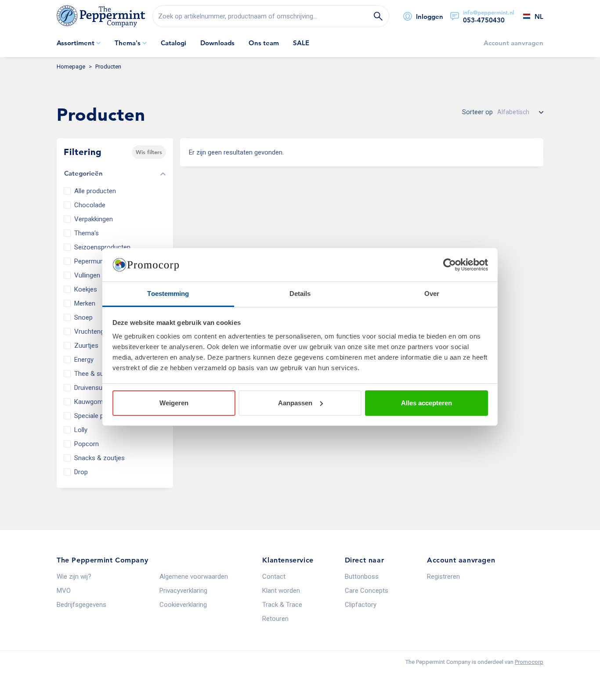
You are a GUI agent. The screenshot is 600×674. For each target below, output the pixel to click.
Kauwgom (88, 402)
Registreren (443, 576)
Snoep (83, 317)
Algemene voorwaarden (193, 576)
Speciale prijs (93, 416)
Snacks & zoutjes (99, 458)
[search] (270, 16)
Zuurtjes (86, 346)
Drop (81, 472)
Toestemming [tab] (168, 293)
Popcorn (86, 444)
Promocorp (529, 662)
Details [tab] (300, 293)
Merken (84, 303)
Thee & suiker (94, 374)
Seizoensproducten (102, 247)
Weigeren (173, 403)
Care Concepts (366, 591)
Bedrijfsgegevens (81, 605)
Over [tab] (431, 293)
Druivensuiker (93, 388)
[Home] (101, 16)
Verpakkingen (93, 219)
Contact (274, 576)
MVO (64, 591)
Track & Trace (282, 605)
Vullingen (87, 275)
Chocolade (89, 205)
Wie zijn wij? (74, 576)
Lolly (80, 430)
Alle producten (95, 191)
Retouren (275, 619)
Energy (84, 360)
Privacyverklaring (183, 591)
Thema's (86, 233)
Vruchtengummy (98, 331)
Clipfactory (360, 605)
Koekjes (85, 289)
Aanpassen (295, 403)
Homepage (71, 66)
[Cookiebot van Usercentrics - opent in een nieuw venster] (449, 264)
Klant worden (281, 591)
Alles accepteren (426, 403)
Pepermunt (90, 261)
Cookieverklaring (183, 605)
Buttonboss (362, 576)
